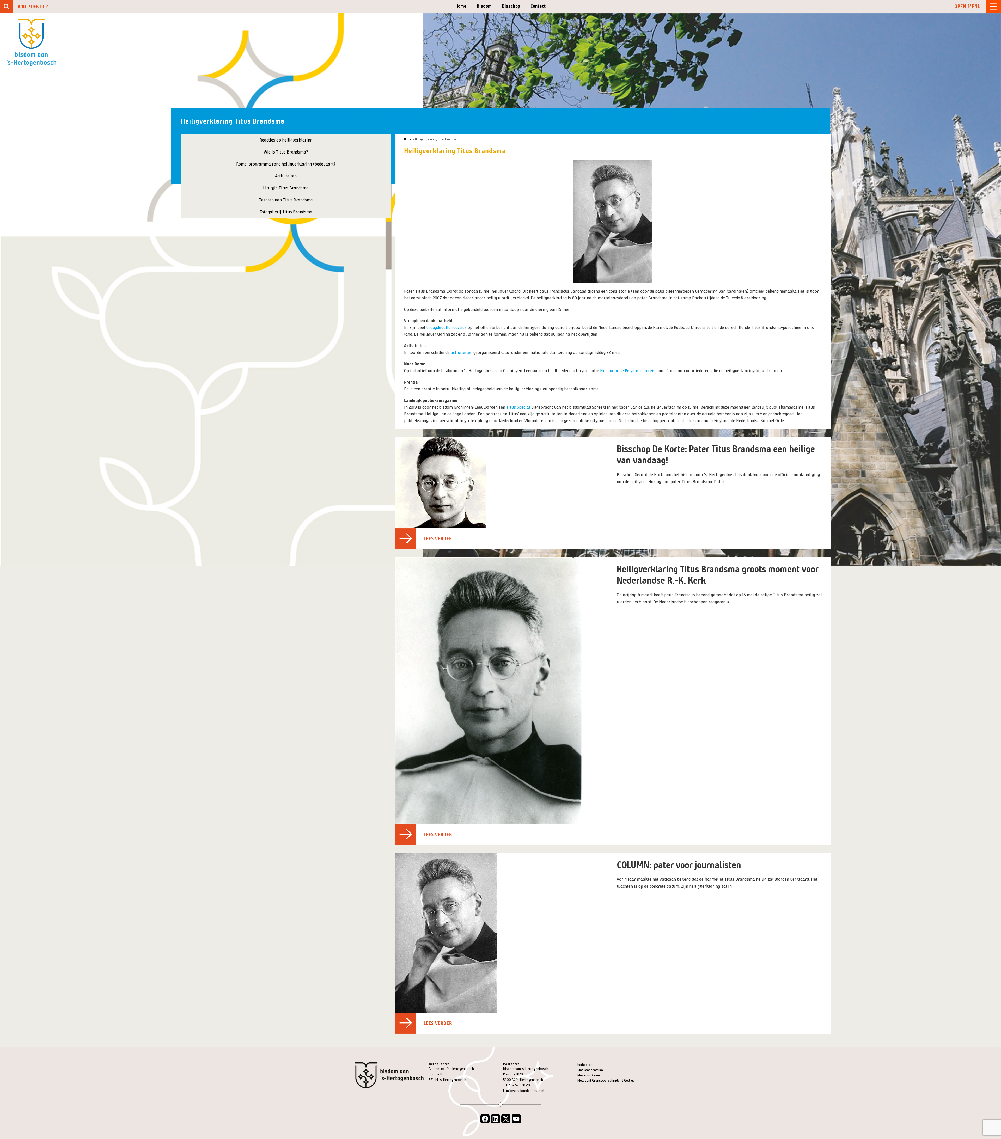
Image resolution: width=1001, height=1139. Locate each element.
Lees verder (438, 539)
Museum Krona (588, 1075)
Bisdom (484, 6)
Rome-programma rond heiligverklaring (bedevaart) (285, 164)
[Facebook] (485, 1118)
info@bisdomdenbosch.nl (525, 1090)
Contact (538, 6)
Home (460, 6)
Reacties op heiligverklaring (286, 140)
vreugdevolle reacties (446, 327)
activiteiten (461, 352)
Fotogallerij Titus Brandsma (286, 212)
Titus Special (518, 407)
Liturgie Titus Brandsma (286, 188)
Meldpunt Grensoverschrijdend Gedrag (606, 1080)
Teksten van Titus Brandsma (286, 200)
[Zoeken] (6, 6)
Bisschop (511, 6)
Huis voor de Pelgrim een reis (627, 370)
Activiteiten (286, 176)
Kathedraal (585, 1065)
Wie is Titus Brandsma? (286, 152)
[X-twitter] (505, 1118)
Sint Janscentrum (590, 1070)
